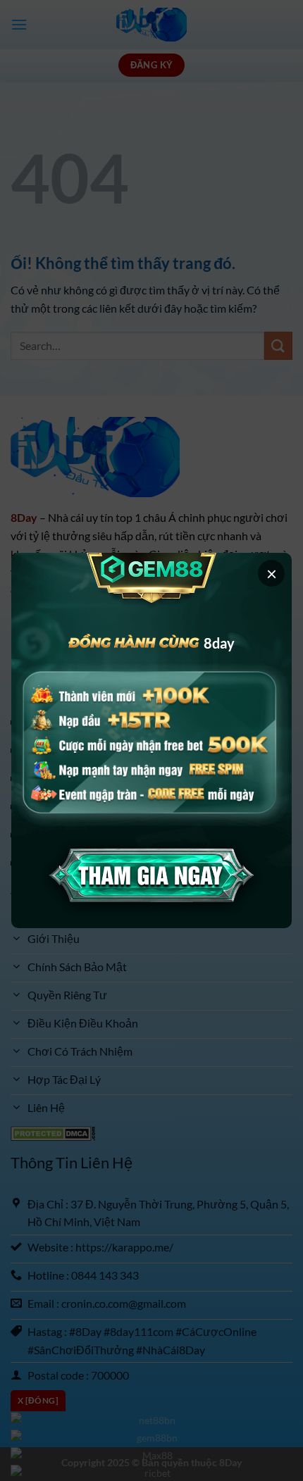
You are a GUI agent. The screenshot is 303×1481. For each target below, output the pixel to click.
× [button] (271, 573)
